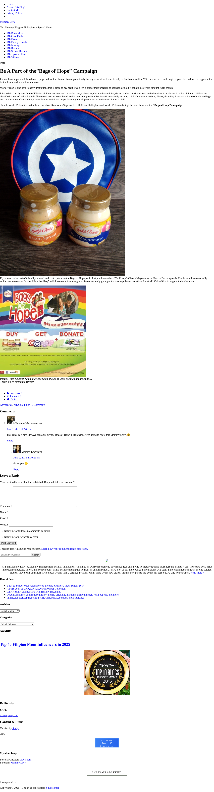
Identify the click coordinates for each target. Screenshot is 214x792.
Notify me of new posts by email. (21, 537)
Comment (6, 506)
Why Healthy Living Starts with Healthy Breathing (34, 591)
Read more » (197, 572)
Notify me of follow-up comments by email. (27, 531)
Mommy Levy (7, 21)
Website (4, 524)
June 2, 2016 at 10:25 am (26, 457)
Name (4, 512)
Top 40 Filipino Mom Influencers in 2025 (35, 644)
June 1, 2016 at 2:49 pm (19, 429)
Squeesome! (52, 787)
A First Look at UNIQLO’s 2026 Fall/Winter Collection (36, 588)
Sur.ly (15, 728)
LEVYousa (25, 759)
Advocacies (6, 404)
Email (4, 518)
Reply (10, 440)
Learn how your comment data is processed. (64, 548)
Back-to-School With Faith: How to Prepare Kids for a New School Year (45, 585)
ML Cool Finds (22, 404)
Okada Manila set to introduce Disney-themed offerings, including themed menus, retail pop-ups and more (63, 594)
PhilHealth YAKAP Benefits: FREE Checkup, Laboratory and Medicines (45, 597)
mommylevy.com (9, 715)
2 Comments (38, 404)
